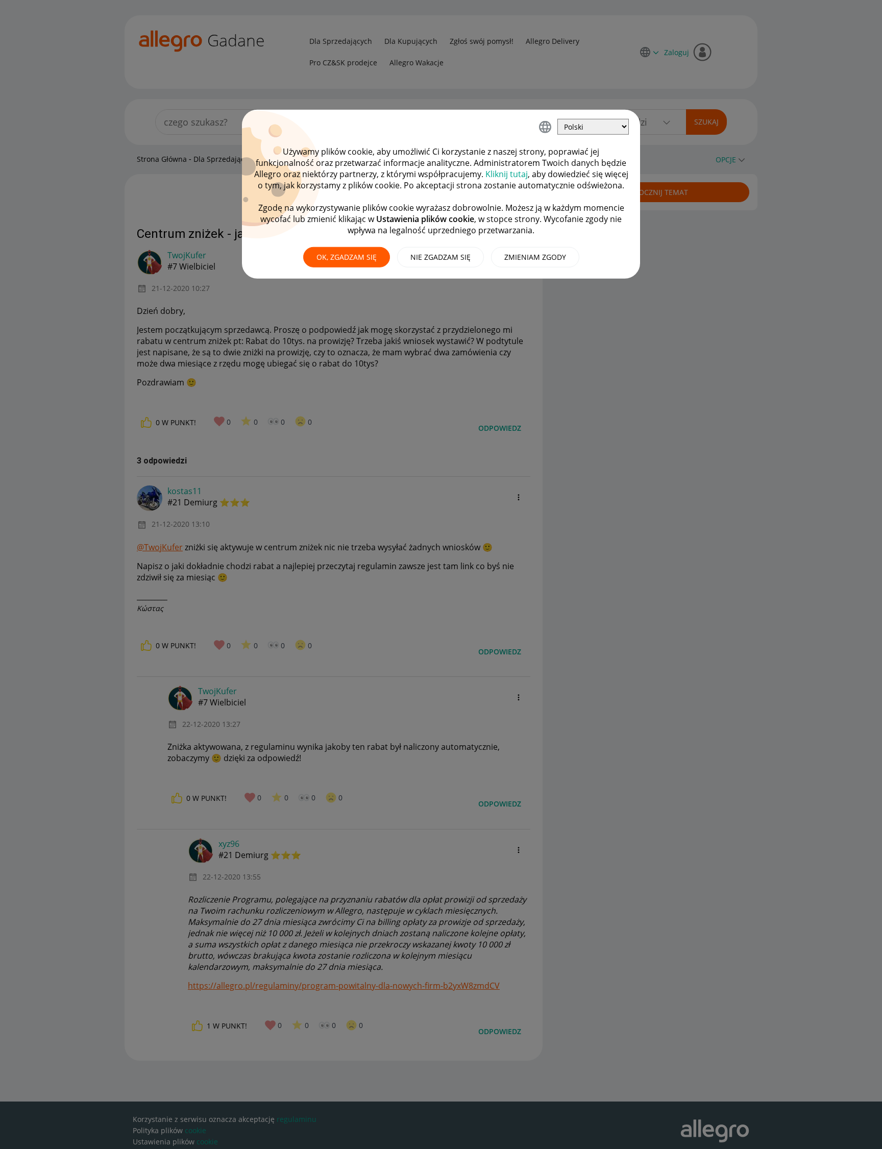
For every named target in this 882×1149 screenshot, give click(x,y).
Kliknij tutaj (506, 174)
